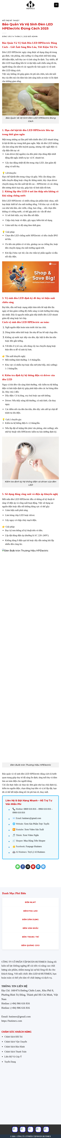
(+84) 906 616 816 (20, 1007)
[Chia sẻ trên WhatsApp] (17, 866)
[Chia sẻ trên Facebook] (22, 866)
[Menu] (56, 5)
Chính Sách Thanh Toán (15, 1051)
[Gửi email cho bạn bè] (28, 866)
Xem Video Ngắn (31, 835)
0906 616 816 (18, 812)
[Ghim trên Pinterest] (33, 866)
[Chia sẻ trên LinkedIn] (38, 866)
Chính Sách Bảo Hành (14, 1046)
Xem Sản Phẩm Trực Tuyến (36, 824)
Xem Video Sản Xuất (34, 829)
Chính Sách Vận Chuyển (15, 1041)
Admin (35, 36)
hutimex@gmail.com (31, 818)
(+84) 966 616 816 (20, 1003)
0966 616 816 (44, 809)
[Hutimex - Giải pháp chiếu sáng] (30, 5)
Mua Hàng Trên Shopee (34, 841)
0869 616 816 (30, 809)
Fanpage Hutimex (34, 846)
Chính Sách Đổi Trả (13, 1036)
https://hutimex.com (11, 1020)
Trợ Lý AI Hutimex (36, 852)
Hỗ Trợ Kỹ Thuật (10, 21)
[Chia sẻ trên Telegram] (43, 866)
